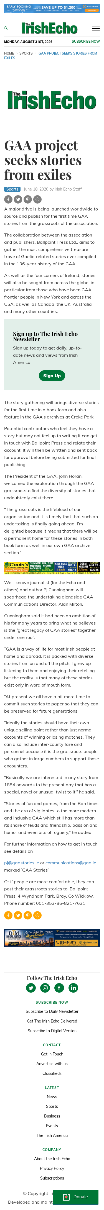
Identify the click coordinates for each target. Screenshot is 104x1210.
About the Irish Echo (52, 1158)
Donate (80, 1196)
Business (52, 1116)
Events (52, 1125)
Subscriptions (52, 1178)
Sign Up (52, 375)
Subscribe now (86, 41)
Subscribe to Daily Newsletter (52, 1011)
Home (9, 53)
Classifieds (52, 1073)
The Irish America (52, 1135)
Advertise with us (52, 1063)
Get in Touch (52, 1054)
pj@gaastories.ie (21, 862)
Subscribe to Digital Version (52, 1030)
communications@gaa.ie (70, 862)
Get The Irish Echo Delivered (52, 1021)
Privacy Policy (52, 1168)
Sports (26, 53)
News (52, 1096)
